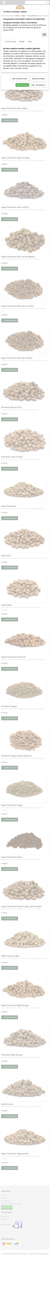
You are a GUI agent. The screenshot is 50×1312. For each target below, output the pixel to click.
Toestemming (10, 41)
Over (30, 41)
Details (22, 41)
